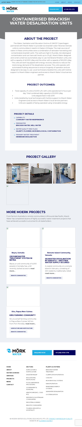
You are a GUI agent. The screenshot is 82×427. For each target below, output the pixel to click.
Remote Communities (34, 405)
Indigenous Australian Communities (34, 398)
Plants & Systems (53, 367)
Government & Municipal (31, 388)
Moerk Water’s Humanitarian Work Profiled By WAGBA (29, 3)
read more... (50, 273)
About (63, 2)
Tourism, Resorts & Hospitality (33, 409)
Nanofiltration (51, 383)
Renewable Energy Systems (53, 387)
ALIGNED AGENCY (46, 421)
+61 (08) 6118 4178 (69, 9)
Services (10, 375)
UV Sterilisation (52, 394)
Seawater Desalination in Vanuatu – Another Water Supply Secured (58, 261)
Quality (69, 419)
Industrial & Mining (33, 402)
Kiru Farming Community (23, 315)
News (70, 2)
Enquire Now (54, 9)
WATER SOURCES (12, 373)
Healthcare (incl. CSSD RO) (34, 393)
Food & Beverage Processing (32, 383)
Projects (10, 378)
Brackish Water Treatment (52, 371)
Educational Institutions (31, 378)
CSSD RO (49, 377)
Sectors (29, 367)
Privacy (52, 419)
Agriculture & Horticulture (31, 371)
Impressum (61, 419)
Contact (77, 2)
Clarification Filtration (55, 374)
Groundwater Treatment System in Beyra (21, 258)
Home (57, 2)
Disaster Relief (31, 374)
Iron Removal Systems (54, 380)
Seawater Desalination (54, 391)
